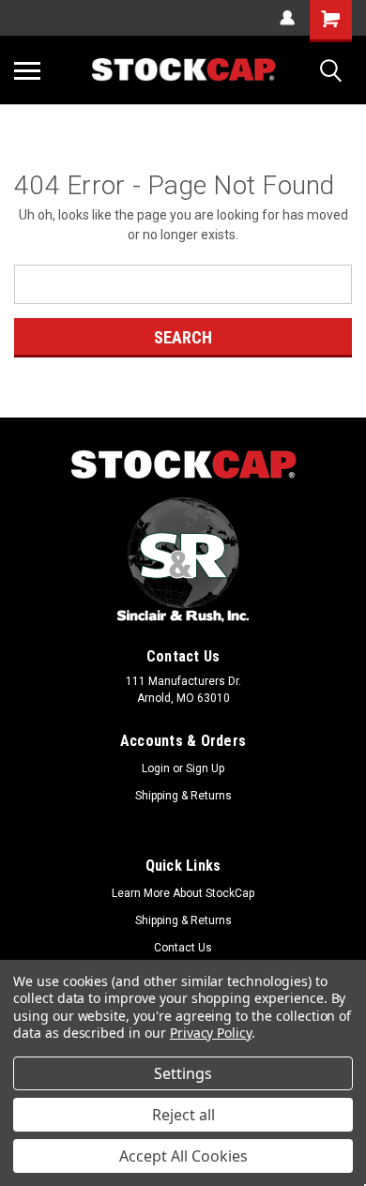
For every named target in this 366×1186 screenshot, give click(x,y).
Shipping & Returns (183, 795)
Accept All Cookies (183, 1156)
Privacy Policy (211, 1033)
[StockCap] (183, 465)
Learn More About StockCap (183, 893)
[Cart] (331, 21)
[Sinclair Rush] (183, 559)
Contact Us (183, 947)
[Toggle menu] (27, 70)
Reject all (183, 1114)
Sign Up (205, 768)
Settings (183, 1073)
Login (156, 768)
